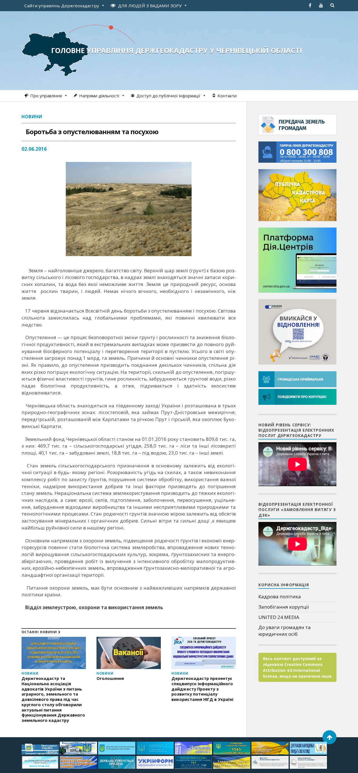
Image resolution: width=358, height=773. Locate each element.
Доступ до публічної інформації (168, 95)
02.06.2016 (34, 149)
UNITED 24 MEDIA (278, 617)
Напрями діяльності (99, 95)
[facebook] (310, 5)
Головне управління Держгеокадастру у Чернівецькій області (176, 50)
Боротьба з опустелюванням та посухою (92, 131)
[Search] (332, 5)
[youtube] (321, 5)
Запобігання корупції (283, 607)
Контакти (227, 95)
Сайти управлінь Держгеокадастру (61, 5)
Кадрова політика (279, 596)
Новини (32, 116)
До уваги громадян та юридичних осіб (284, 630)
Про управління (46, 95)
